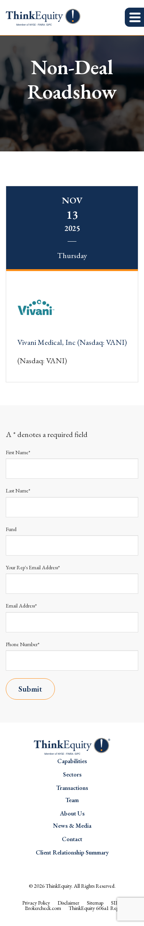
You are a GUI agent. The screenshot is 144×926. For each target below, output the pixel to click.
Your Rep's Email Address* (33, 567)
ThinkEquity (58, 885)
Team (72, 800)
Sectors (72, 774)
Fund (11, 529)
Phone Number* (23, 644)
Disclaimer (68, 902)
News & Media (72, 826)
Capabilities (72, 761)
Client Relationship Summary (72, 852)
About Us (72, 813)
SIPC (116, 902)
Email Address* (21, 605)
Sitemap (95, 902)
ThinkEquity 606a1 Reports (97, 908)
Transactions (72, 788)
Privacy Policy (36, 902)
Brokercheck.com (43, 908)
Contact (72, 839)
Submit (30, 689)
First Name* (18, 452)
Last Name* (18, 490)
